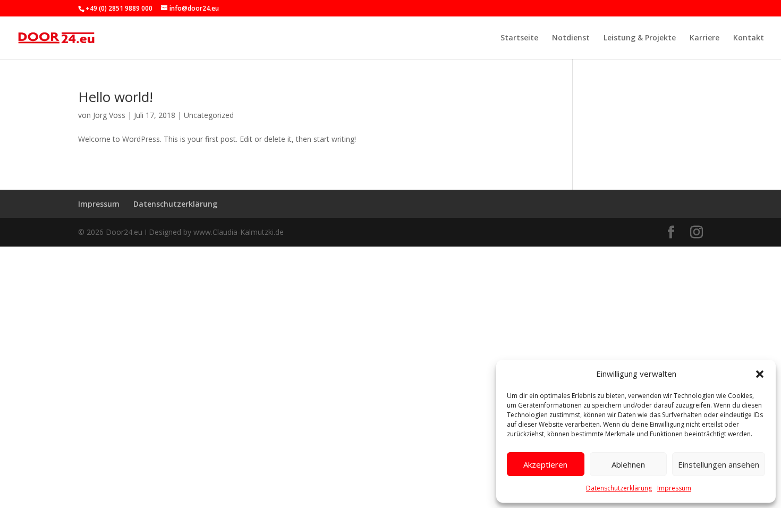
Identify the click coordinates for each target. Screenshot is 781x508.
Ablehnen (628, 464)
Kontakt (748, 38)
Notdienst (571, 38)
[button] (759, 374)
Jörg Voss (109, 115)
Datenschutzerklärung (619, 488)
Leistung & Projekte (640, 38)
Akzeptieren (545, 464)
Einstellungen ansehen (718, 464)
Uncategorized (209, 115)
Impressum (674, 488)
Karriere (704, 38)
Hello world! (115, 96)
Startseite (519, 38)
